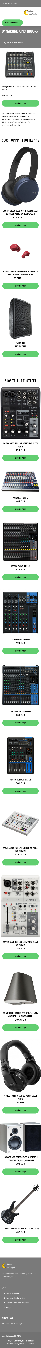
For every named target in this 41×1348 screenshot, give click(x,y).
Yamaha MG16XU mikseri (20, 711)
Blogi (8, 1307)
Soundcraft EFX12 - (20, 497)
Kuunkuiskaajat (12, 1293)
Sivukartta (30, 1343)
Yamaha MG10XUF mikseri (20, 779)
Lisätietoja (20, 103)
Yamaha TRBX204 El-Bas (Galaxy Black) (21, 1228)
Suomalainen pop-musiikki (17, 1302)
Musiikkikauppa (12, 23)
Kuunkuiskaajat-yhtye (15, 1298)
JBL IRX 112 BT (20, 342)
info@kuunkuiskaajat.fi (10, 3)
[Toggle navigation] (5, 13)
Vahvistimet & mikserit (22, 86)
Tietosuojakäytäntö (15, 1343)
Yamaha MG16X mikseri (20, 565)
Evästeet (29, 1341)
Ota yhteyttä (19, 1341)
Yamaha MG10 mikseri (20, 639)
